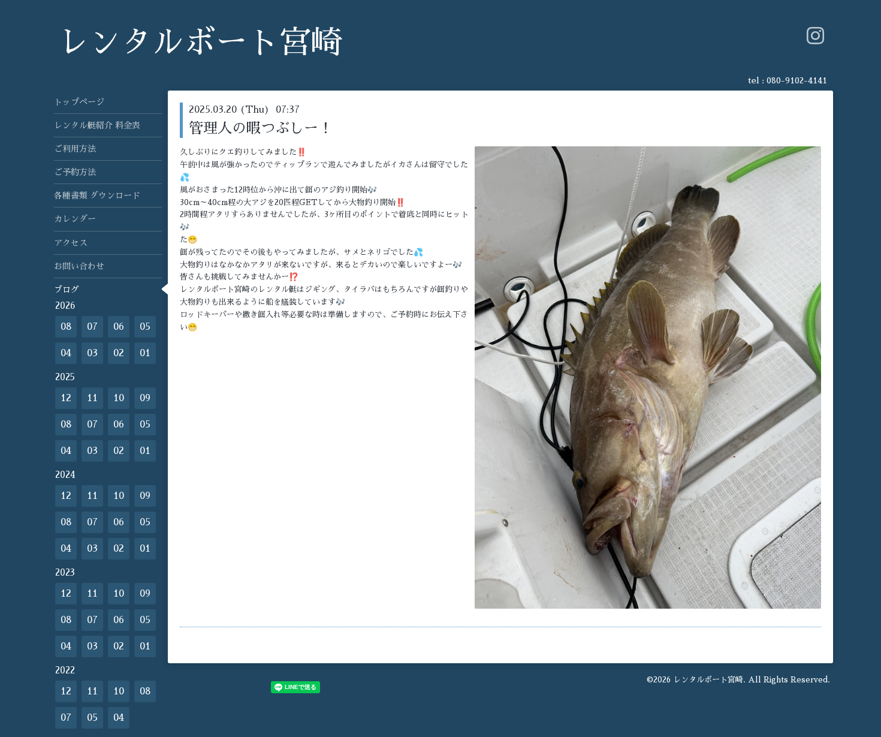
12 (66, 398)
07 (92, 327)
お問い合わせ (79, 266)
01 (145, 353)
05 (145, 327)
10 (118, 398)
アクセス (71, 243)
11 (92, 398)
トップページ (79, 102)
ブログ (66, 289)
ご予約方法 (75, 172)
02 (118, 353)
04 (66, 353)
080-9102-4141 (797, 80)
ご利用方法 (75, 149)
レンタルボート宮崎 (200, 43)
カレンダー (75, 219)
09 (145, 398)
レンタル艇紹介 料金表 (97, 125)
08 (66, 327)
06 (118, 327)
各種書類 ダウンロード (97, 195)
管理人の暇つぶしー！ (261, 128)
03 (92, 353)
